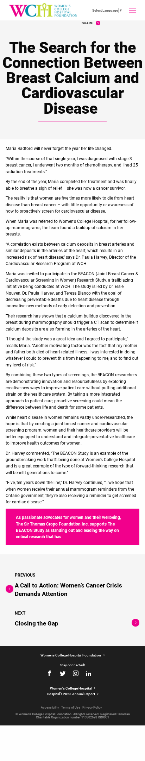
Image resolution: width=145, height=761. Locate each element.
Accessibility (50, 707)
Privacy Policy (92, 707)
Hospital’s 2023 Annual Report (71, 693)
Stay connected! (72, 664)
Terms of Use (70, 707)
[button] (132, 10)
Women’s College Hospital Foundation (71, 655)
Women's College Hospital (71, 688)
